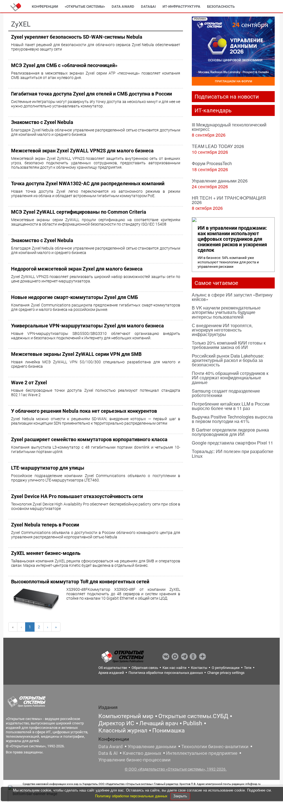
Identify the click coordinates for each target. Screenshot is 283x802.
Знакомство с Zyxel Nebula (42, 122)
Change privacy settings (226, 673)
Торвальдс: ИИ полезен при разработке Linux (232, 453)
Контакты (199, 668)
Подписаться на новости (227, 96)
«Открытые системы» (85, 6)
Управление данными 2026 (220, 181)
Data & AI (108, 753)
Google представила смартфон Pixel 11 (232, 443)
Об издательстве (112, 668)
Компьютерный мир (125, 716)
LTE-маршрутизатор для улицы (47, 468)
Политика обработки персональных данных (166, 673)
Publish (192, 723)
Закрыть (180, 796)
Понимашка (168, 730)
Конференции (45, 6)
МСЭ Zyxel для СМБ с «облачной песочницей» (64, 65)
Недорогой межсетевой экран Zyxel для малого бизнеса (77, 269)
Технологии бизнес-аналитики (214, 746)
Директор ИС (116, 723)
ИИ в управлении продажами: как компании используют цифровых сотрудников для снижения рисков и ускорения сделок (232, 239)
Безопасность (221, 6)
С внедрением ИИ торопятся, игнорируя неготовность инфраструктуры (222, 329)
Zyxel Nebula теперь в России (45, 525)
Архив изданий (111, 673)
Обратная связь (145, 668)
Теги (247, 668)
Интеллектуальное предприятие (201, 753)
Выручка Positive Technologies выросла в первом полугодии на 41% (232, 419)
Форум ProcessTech (212, 163)
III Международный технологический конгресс (229, 126)
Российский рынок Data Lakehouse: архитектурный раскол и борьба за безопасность (228, 360)
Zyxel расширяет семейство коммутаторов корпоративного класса (89, 439)
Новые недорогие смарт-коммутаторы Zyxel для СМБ (74, 297)
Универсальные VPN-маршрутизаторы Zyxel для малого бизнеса (87, 326)
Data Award (110, 746)
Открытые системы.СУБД (193, 716)
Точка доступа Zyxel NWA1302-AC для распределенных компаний (87, 183)
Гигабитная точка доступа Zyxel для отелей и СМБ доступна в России (91, 94)
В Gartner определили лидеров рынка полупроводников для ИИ (230, 432)
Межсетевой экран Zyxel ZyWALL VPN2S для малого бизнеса (82, 150)
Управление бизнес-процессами (134, 760)
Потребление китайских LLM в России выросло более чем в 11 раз (230, 406)
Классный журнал (122, 730)
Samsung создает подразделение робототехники (226, 393)
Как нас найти (175, 668)
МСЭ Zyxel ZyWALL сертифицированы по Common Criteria (78, 212)
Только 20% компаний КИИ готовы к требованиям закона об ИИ (229, 345)
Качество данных (142, 753)
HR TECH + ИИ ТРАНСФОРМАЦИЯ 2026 (229, 200)
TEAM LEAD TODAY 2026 (218, 146)
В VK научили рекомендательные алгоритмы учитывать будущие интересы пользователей (226, 312)
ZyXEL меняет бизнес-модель (45, 553)
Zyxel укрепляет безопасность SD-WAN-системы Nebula (76, 37)
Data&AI (148, 6)
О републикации (226, 668)
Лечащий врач (158, 723)
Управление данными (152, 746)
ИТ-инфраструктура (181, 6)
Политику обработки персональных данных (132, 796)
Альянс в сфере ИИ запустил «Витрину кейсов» (232, 297)
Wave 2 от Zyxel (29, 382)
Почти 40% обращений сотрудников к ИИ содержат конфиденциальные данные (230, 377)
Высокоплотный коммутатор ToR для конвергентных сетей (80, 581)
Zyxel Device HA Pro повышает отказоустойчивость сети (77, 496)
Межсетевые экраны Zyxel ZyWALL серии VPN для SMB (76, 354)
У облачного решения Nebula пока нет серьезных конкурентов (84, 411)
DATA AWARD (123, 6)
